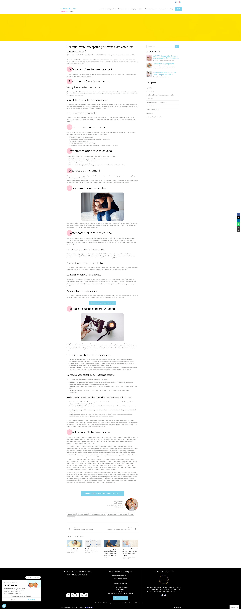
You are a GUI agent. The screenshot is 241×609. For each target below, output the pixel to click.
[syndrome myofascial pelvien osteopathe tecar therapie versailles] (149, 74)
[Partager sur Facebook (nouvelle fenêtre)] (238, 214)
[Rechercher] (177, 46)
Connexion (177, 607)
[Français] (176, 2)
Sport (148, 88)
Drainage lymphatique (153, 117)
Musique (149, 113)
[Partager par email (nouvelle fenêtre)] (238, 227)
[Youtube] (82, 595)
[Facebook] (68, 595)
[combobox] (234, 607)
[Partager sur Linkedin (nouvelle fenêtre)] (238, 220)
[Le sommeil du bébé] (74, 543)
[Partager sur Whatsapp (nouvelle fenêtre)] (238, 224)
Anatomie (149, 106)
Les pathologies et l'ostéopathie (155, 102)
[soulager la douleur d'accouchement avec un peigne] (149, 65)
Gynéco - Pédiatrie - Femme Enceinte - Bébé (159, 95)
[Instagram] (86, 595)
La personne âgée (151, 109)
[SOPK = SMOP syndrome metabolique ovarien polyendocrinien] (149, 58)
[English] (180, 2)
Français (233, 607)
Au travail (149, 91)
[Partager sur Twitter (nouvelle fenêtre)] (238, 217)
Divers (148, 98)
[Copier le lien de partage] (238, 230)
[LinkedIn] (77, 595)
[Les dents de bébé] (93, 543)
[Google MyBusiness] (73, 595)
